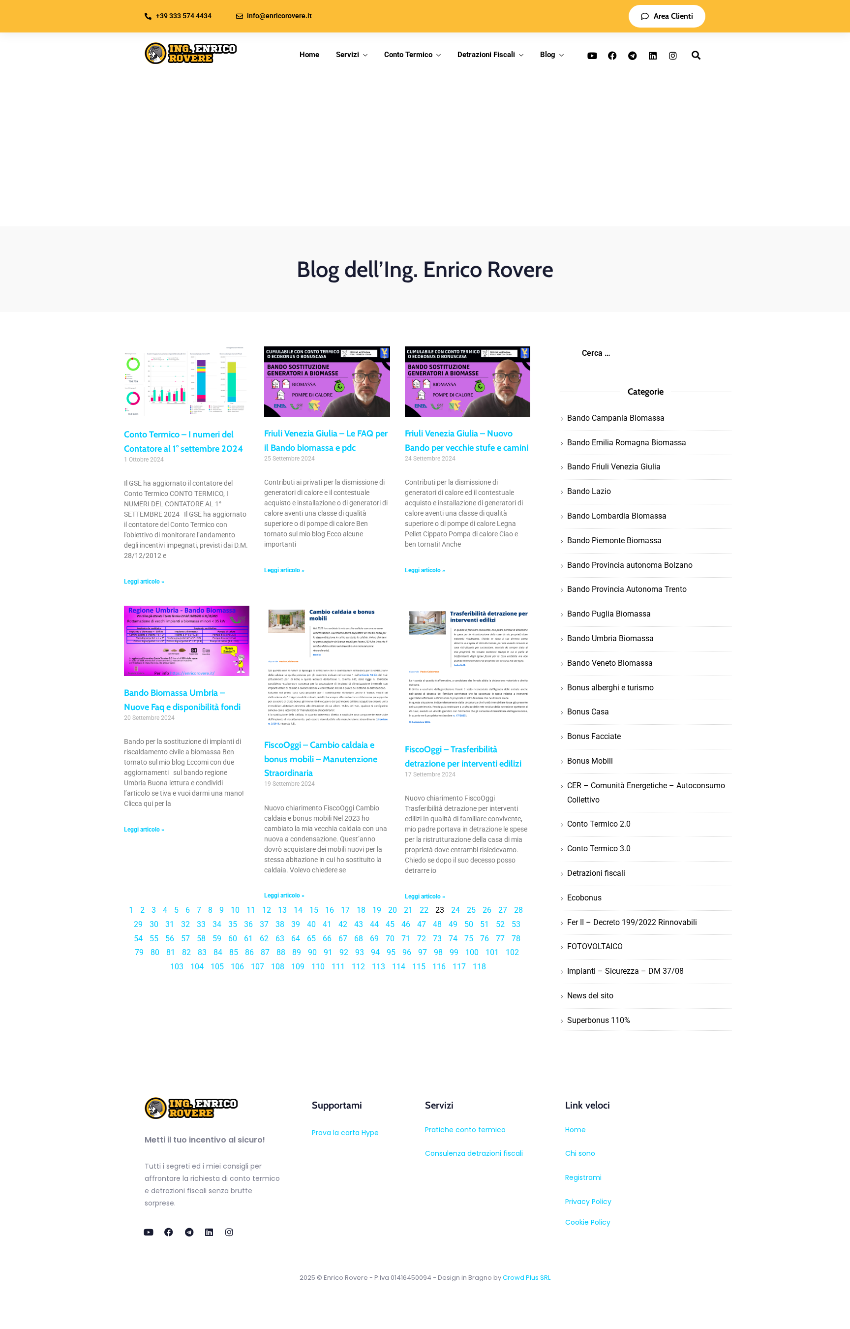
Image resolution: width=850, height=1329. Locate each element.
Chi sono (580, 1153)
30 (154, 924)
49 (453, 924)
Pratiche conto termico (465, 1130)
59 (216, 938)
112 (358, 966)
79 (139, 952)
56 (169, 938)
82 (186, 952)
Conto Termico (408, 54)
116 (439, 966)
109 (297, 966)
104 (197, 966)
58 (201, 938)
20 (392, 910)
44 (374, 924)
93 (359, 952)
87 (265, 952)
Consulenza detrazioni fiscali (474, 1153)
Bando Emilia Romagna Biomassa (626, 442)
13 (282, 910)
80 (155, 952)
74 (453, 938)
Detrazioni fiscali (596, 873)
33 (201, 924)
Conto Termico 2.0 (599, 824)
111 (338, 966)
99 (454, 952)
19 (376, 910)
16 (329, 910)
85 (233, 952)
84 (217, 952)
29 (138, 924)
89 (296, 952)
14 (298, 910)
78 (516, 938)
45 (390, 924)
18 (361, 910)
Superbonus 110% (598, 1020)
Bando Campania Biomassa (616, 418)
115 (418, 966)
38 (279, 924)
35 (232, 924)
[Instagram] (673, 55)
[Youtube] (592, 55)
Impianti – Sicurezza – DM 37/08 (625, 971)
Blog (547, 54)
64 (295, 938)
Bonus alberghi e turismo (610, 687)
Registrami (583, 1177)
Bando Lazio (589, 491)
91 (328, 952)
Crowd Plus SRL (526, 1277)
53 (516, 924)
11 (250, 910)
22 (424, 910)
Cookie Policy (587, 1222)
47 (421, 924)
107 (257, 966)
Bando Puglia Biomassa (609, 613)
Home (309, 54)
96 (406, 952)
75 (468, 938)
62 (264, 938)
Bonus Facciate (594, 736)
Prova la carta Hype (345, 1133)
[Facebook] (612, 55)
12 (266, 910)
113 (378, 966)
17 (345, 910)
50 (468, 924)
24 (455, 910)
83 (202, 952)
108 (277, 966)
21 (408, 910)
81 (170, 952)
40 (311, 924)
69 (374, 938)
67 (342, 938)
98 (438, 952)
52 (500, 924)
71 (405, 938)
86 (249, 952)
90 (312, 952)
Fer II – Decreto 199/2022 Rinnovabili (632, 922)
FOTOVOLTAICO (595, 946)
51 (484, 924)
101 (492, 952)
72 (421, 938)
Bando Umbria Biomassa (610, 638)
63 (279, 938)
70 (390, 938)
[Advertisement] (425, 152)
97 (422, 952)
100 (472, 952)
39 (295, 924)
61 (248, 938)
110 (318, 966)
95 (391, 952)
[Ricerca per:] (645, 353)
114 (398, 966)
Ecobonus (584, 897)
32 (185, 924)
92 (343, 952)
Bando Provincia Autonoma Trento (627, 589)
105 (217, 966)
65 (311, 938)
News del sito (590, 995)
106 (237, 966)
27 (502, 910)
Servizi (347, 54)
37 (264, 924)
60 (232, 938)
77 (500, 938)
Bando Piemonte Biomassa (614, 540)
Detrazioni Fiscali (486, 54)
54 (138, 938)
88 (280, 952)
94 (375, 952)
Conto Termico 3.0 (599, 848)
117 (459, 966)
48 (437, 924)
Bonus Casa (588, 711)
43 (358, 924)
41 (327, 924)
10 (235, 910)
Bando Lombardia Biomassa (617, 516)
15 (313, 910)
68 (358, 938)
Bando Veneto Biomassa (610, 663)
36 (248, 924)
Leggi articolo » (144, 581)
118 (479, 966)
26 (487, 910)
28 (518, 910)
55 (154, 938)
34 (216, 924)
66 (327, 938)
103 (176, 966)
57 (185, 938)
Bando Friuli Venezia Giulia (614, 466)
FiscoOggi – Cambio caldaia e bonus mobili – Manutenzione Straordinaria (320, 759)
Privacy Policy (588, 1201)
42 (342, 924)
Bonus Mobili (590, 761)
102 (512, 952)
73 (437, 938)
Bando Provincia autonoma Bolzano (630, 565)
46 (405, 924)
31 (169, 924)
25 (471, 910)
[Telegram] (632, 55)
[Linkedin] (653, 55)
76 (484, 938)
